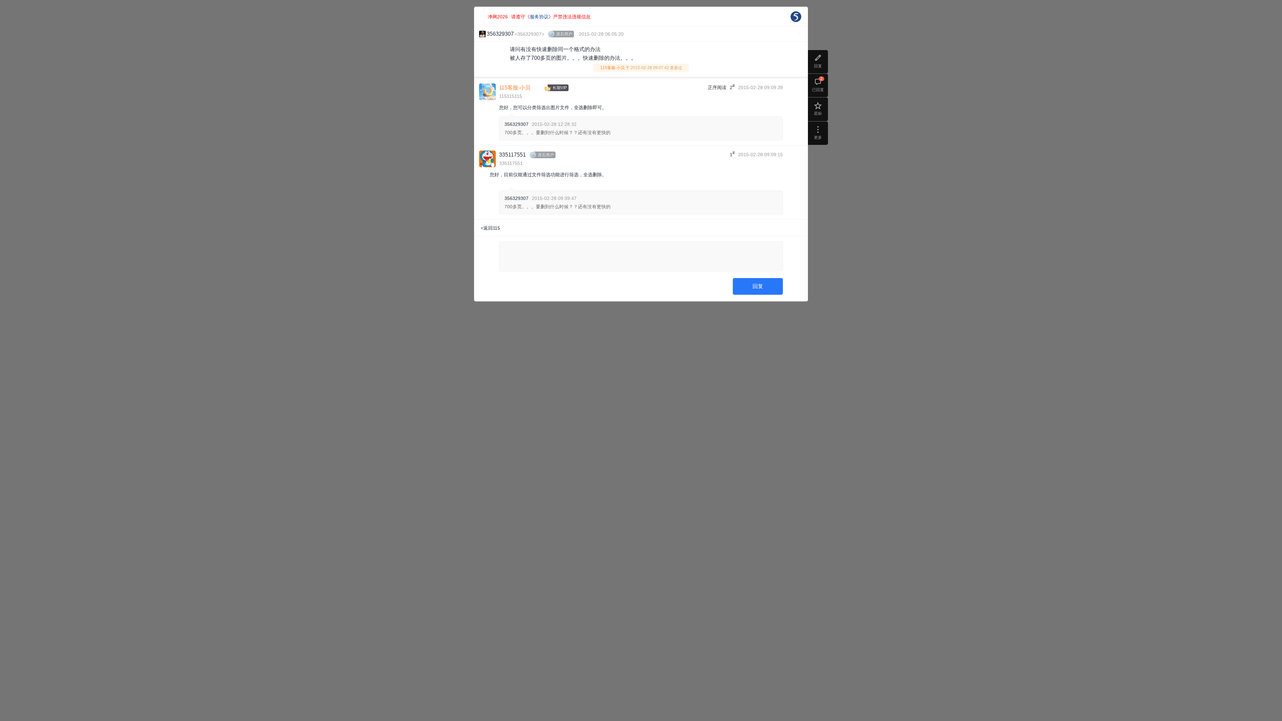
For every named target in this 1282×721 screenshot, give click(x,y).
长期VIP (560, 87)
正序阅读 (717, 87)
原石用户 (564, 34)
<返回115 (490, 228)
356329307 (516, 124)
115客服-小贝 (612, 67)
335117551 (512, 155)
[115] (796, 16)
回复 (758, 286)
